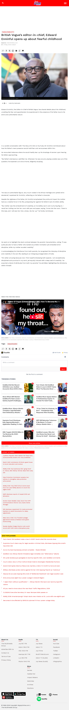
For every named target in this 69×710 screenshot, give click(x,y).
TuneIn (43, 694)
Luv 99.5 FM (23, 658)
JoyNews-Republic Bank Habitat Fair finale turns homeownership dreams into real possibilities (18, 457)
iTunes (55, 694)
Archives (30, 684)
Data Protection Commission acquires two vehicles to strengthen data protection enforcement (16, 480)
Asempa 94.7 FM (24, 654)
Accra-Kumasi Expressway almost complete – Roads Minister (24, 550)
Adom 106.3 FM (24, 647)
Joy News (39, 643)
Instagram (56, 654)
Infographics (57, 661)
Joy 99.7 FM (23, 643)
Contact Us (5, 653)
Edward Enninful (12, 344)
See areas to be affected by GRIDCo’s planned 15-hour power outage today (29, 600)
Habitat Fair (31, 674)
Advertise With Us (7, 649)
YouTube (56, 643)
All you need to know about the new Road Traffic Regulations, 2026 (26, 588)
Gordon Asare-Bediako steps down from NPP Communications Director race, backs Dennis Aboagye (17, 503)
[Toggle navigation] (65, 3)
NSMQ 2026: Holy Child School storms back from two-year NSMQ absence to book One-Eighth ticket (16, 488)
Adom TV (39, 647)
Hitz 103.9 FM (23, 651)
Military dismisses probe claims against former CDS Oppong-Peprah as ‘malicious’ (31, 570)
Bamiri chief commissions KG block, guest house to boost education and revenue (18, 464)
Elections (30, 688)
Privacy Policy (6, 660)
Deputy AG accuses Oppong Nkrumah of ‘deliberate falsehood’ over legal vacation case (33, 574)
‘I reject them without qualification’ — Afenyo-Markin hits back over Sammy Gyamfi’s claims (32, 583)
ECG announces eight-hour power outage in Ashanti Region (23, 578)
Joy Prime (39, 651)
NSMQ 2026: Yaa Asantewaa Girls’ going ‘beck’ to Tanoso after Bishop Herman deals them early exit (18, 471)
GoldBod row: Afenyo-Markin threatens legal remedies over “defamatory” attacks (31, 554)
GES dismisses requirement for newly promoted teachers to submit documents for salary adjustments (17, 512)
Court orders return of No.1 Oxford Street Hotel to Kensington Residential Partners (31, 562)
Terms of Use (6, 656)
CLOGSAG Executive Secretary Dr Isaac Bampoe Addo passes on (25, 592)
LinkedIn (56, 658)
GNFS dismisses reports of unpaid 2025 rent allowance (16, 496)
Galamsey (30, 681)
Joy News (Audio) (42, 661)
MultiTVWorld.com (42, 654)
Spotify (44, 699)
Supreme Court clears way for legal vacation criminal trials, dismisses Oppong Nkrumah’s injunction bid (34, 544)
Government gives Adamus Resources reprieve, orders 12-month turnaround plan (31, 566)
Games (29, 670)
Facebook (56, 647)
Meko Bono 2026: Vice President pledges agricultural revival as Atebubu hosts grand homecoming (16, 520)
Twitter (55, 651)
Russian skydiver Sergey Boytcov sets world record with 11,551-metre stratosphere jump (16, 528)
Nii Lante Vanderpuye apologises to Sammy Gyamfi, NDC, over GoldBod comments (31, 558)
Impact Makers (32, 677)
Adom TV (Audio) (42, 658)
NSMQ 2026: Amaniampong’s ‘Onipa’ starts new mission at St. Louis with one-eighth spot (34, 596)
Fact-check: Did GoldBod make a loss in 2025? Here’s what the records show (29, 539)
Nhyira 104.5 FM (24, 661)
